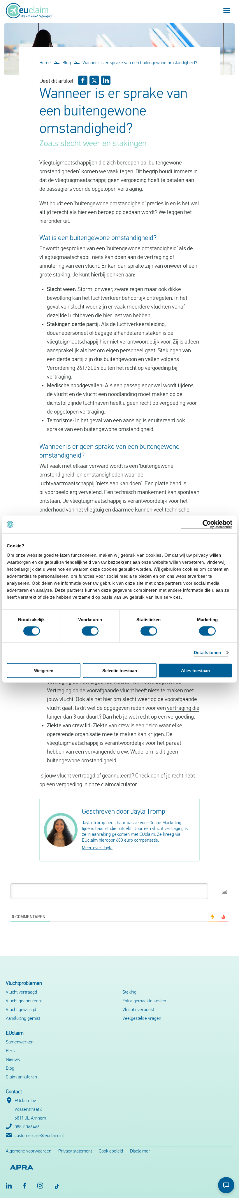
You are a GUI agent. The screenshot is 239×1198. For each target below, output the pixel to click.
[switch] (90, 631)
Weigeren (43, 670)
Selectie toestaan (119, 670)
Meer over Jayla (97, 848)
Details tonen (207, 652)
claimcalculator (118, 785)
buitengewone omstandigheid (142, 249)
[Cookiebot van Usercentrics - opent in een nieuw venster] (206, 524)
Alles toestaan (195, 670)
